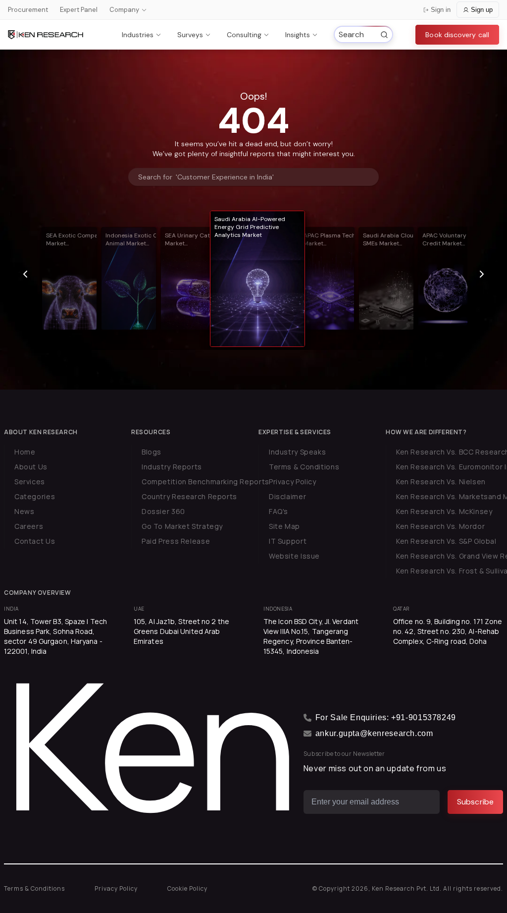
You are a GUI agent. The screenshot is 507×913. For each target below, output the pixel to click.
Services (29, 481)
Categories (34, 496)
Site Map (284, 526)
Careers (28, 526)
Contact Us (34, 541)
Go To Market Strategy (182, 526)
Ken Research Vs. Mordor (440, 526)
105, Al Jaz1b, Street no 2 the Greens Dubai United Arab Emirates (181, 631)
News (24, 511)
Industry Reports (172, 466)
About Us (31, 466)
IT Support (287, 541)
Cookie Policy (187, 888)
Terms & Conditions (304, 466)
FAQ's (278, 511)
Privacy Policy (292, 481)
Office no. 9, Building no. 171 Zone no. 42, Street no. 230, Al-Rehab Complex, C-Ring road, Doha (448, 631)
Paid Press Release (176, 541)
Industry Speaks (297, 451)
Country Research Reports (189, 496)
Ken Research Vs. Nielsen (441, 481)
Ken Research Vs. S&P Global (446, 541)
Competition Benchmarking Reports (205, 481)
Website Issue (294, 556)
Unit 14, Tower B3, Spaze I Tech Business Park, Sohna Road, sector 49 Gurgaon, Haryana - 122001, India (55, 636)
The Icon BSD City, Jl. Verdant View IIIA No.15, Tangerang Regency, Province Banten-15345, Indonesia (310, 636)
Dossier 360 (163, 511)
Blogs (151, 451)
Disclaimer (287, 496)
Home (24, 451)
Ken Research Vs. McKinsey (444, 511)
